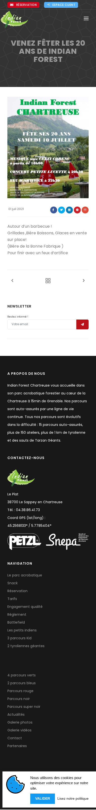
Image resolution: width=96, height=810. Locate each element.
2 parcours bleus (21, 683)
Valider (42, 798)
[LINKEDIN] (69, 210)
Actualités (16, 714)
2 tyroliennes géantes (26, 645)
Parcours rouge (20, 690)
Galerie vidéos (19, 730)
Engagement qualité (25, 606)
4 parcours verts (21, 675)
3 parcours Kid (19, 638)
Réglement (16, 614)
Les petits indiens (22, 630)
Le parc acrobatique (24, 575)
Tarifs (12, 598)
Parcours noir (18, 698)
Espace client (64, 5)
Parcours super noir (23, 706)
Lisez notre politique (73, 798)
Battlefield (16, 622)
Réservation (26, 5)
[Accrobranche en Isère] (14, 19)
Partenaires (17, 745)
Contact (14, 738)
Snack (12, 583)
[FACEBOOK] (53, 210)
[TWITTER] (61, 210)
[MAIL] (85, 210)
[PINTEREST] (77, 210)
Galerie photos (19, 722)
